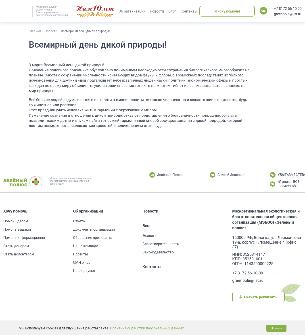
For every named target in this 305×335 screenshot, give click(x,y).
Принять (276, 328)
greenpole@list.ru (287, 14)
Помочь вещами (17, 229)
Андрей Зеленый (230, 175)
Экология (150, 236)
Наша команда (85, 246)
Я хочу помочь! (227, 11)
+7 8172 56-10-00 (288, 8)
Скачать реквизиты (261, 297)
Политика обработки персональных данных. (147, 328)
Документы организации (94, 229)
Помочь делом (15, 221)
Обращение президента (92, 238)
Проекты (80, 254)
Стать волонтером (18, 254)
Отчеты (79, 221)
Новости (150, 211)
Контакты (151, 266)
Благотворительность (160, 244)
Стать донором (16, 246)
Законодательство (158, 252)
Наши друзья (84, 271)
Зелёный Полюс (170, 175)
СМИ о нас (81, 262)
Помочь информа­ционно (24, 238)
